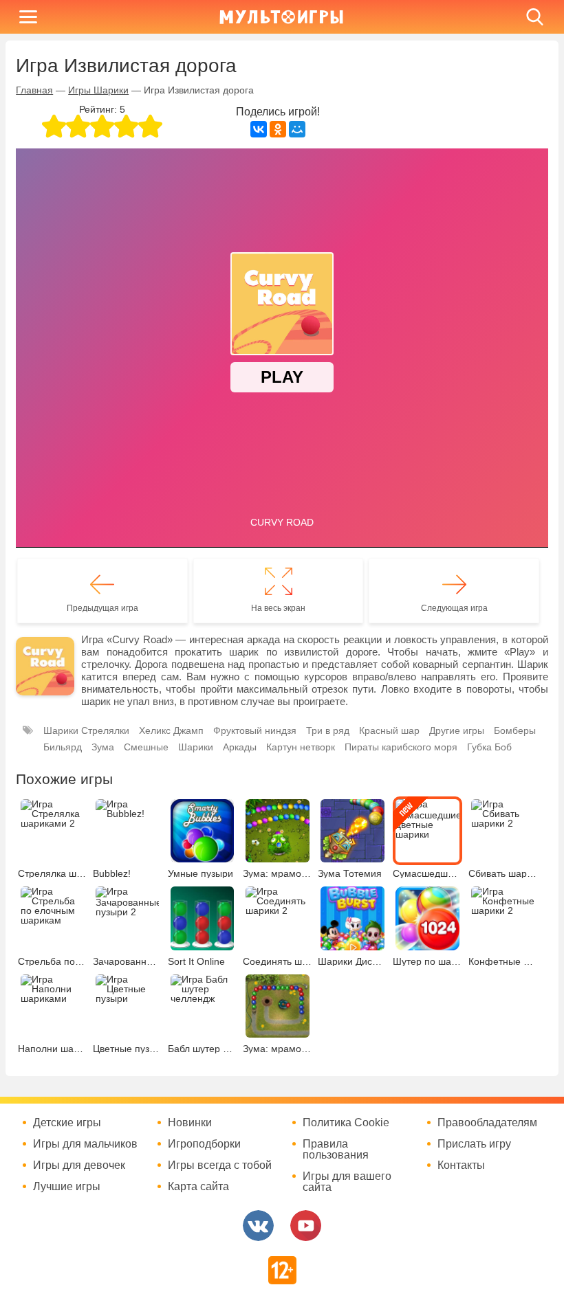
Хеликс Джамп (171, 730)
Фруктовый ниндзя (254, 730)
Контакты (461, 1165)
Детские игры (67, 1122)
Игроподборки (204, 1144)
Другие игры (456, 730)
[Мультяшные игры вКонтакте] (258, 1225)
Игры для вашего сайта (347, 1182)
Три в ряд (327, 730)
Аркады (240, 747)
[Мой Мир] (297, 129)
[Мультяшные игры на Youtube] (305, 1225)
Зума (102, 747)
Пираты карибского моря (401, 747)
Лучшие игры (66, 1186)
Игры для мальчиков (85, 1144)
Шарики (195, 747)
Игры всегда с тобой (220, 1165)
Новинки (190, 1122)
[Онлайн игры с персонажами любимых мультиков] (281, 17)
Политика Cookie (346, 1122)
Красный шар (389, 730)
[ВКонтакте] (258, 129)
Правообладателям (487, 1122)
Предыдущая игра (102, 608)
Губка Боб (489, 747)
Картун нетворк (300, 747)
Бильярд (62, 747)
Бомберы (515, 730)
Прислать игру (474, 1144)
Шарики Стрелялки (86, 730)
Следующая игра (454, 608)
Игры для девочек (79, 1165)
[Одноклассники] (278, 129)
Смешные (146, 747)
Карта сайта (198, 1186)
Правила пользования (336, 1150)
